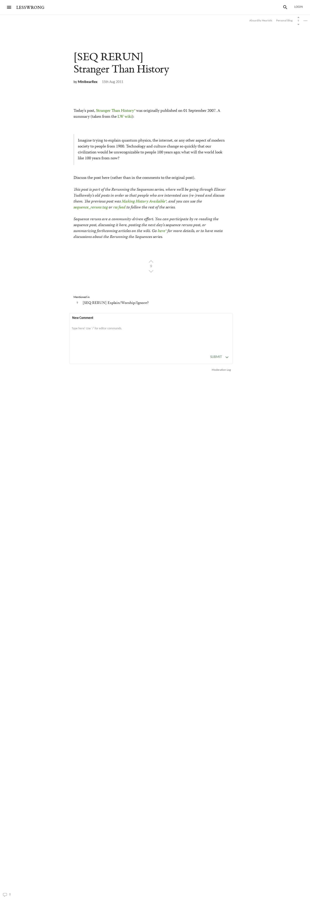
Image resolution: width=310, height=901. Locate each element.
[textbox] (151, 333)
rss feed (119, 207)
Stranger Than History (115, 111)
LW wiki (125, 116)
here (161, 231)
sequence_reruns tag (91, 207)
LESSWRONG (30, 7)
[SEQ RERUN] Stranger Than (121, 63)
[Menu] (9, 7)
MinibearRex (87, 82)
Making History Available (143, 201)
